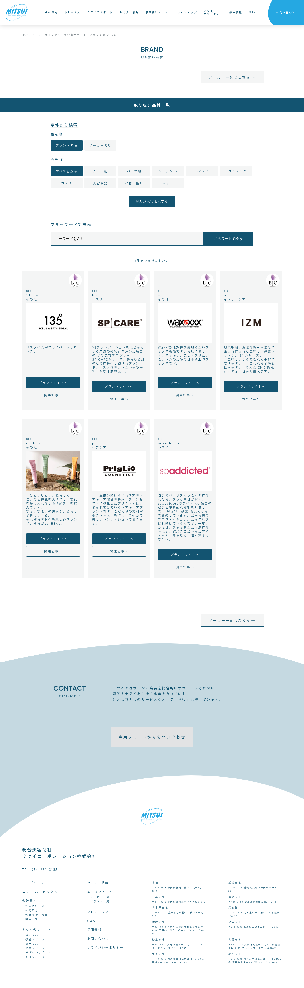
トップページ (33, 883)
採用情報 (235, 12)
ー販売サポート (33, 934)
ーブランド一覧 (98, 901)
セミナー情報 (129, 12)
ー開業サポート (33, 948)
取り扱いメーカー (158, 12)
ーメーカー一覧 (98, 897)
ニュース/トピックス (39, 891)
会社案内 (51, 12)
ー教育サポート (33, 939)
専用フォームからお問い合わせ (152, 737)
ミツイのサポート (100, 12)
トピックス (73, 12)
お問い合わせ (285, 12)
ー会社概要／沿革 (35, 914)
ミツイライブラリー (213, 12)
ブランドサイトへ (53, 382)
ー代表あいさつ (33, 906)
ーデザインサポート (36, 952)
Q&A (252, 12)
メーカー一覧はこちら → (232, 77)
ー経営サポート (33, 943)
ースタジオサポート (36, 957)
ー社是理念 (30, 910)
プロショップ (187, 12)
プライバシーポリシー (105, 947)
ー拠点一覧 (30, 919)
